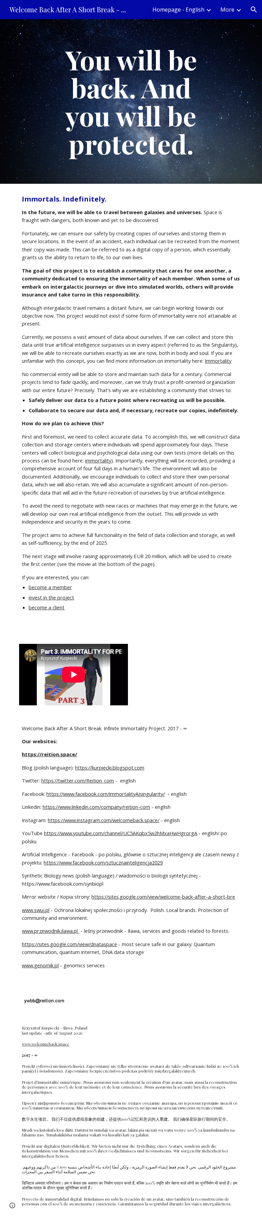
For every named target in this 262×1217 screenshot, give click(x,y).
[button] (254, 9)
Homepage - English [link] (178, 9)
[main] (130, 101)
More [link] (227, 9)
